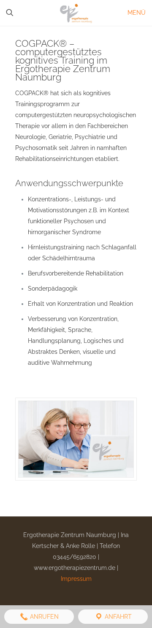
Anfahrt (117, 616)
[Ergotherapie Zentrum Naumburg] (76, 12)
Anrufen (43, 616)
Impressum (76, 578)
